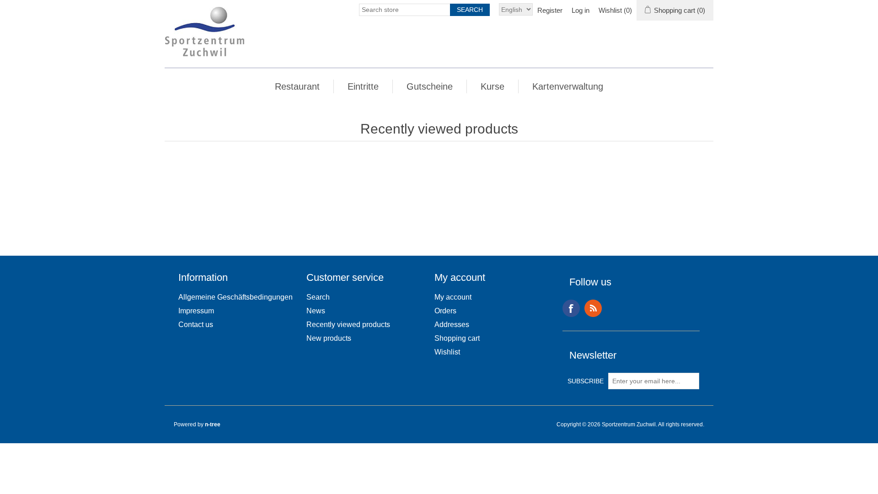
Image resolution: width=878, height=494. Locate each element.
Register (549, 10)
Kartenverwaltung (567, 86)
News (315, 311)
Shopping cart (457, 338)
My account (452, 297)
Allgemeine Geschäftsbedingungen (235, 297)
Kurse (492, 86)
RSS (593, 308)
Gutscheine (430, 86)
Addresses (451, 324)
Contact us (195, 324)
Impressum (196, 311)
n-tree (212, 424)
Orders (445, 311)
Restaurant (297, 86)
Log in (580, 10)
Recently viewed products (348, 324)
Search (318, 297)
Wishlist (447, 352)
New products (328, 338)
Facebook (571, 308)
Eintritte (363, 86)
